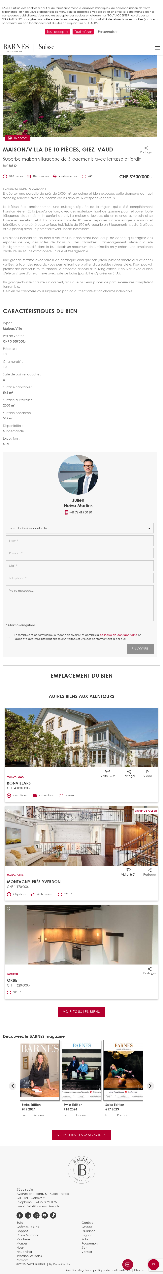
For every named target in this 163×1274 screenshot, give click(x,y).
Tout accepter (57, 32)
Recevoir (39, 1115)
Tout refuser (83, 32)
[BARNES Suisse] (28, 48)
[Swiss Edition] (40, 1070)
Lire (24, 1115)
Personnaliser (107, 32)
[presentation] (12, 1085)
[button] (157, 48)
